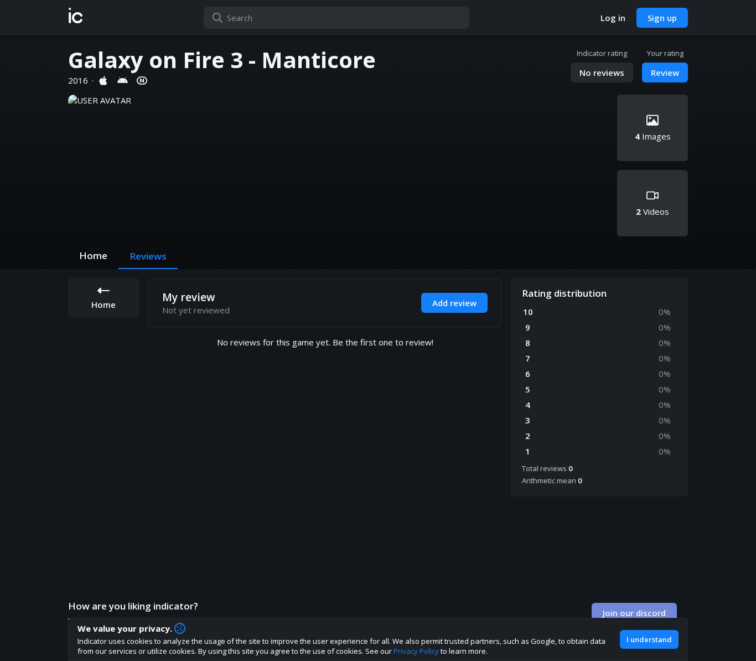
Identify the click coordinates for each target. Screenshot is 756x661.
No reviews (601, 72)
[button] (75, 18)
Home (93, 255)
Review (665, 72)
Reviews (148, 256)
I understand (649, 639)
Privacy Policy (416, 651)
